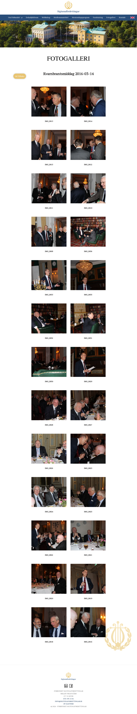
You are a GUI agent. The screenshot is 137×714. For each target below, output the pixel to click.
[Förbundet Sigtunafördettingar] (68, 7)
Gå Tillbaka (19, 76)
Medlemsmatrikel (61, 17)
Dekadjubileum (32, 17)
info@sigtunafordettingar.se (68, 701)
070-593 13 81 (68, 699)
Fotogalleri (110, 17)
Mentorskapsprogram (80, 17)
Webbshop (46, 17)
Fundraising (98, 17)
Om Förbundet (14, 17)
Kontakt (122, 17)
